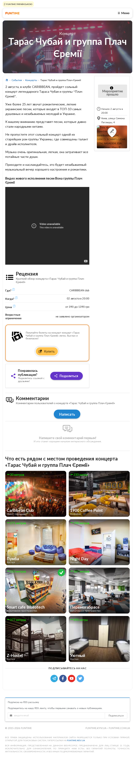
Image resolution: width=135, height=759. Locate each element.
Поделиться (68, 376)
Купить (49, 351)
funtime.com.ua (119, 728)
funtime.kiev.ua (76, 740)
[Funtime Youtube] (72, 678)
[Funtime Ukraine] (12, 13)
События (17, 80)
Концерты (31, 80)
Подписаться (116, 715)
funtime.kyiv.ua (96, 728)
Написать (67, 414)
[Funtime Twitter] (81, 678)
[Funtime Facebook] (63, 678)
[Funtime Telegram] (54, 678)
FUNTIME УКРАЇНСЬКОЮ (19, 4)
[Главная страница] (6, 80)
